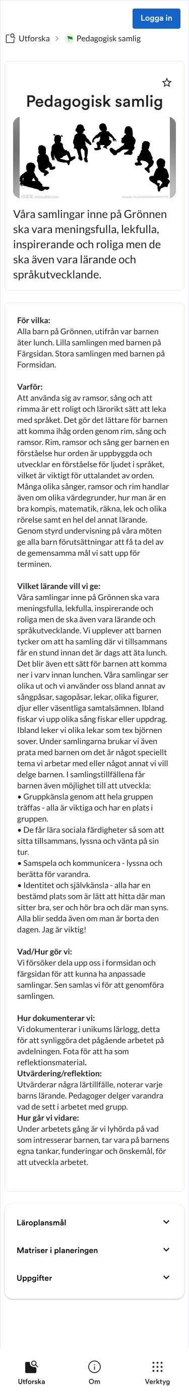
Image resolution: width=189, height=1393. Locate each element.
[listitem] (31, 1375)
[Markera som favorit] (167, 83)
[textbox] (94, 747)
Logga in (156, 19)
